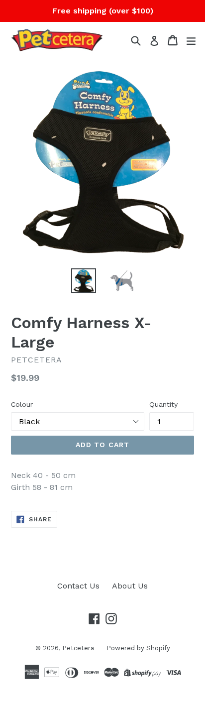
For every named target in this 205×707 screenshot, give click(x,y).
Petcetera (78, 648)
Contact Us (78, 585)
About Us (130, 585)
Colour (22, 404)
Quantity (163, 404)
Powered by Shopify (138, 648)
